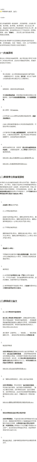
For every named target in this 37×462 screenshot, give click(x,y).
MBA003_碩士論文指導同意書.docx (14, 368)
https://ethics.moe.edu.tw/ (10, 327)
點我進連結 (18, 363)
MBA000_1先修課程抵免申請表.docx (15, 164)
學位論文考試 (7, 440)
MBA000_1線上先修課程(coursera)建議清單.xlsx (18, 158)
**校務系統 (26, 421)
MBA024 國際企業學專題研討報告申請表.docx (18, 402)
